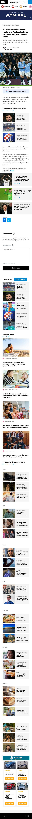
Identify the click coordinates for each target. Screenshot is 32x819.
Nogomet (13, 2)
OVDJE (12, 171)
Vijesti (16, 6)
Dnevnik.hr (7, 6)
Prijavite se (16, 268)
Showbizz (25, 6)
